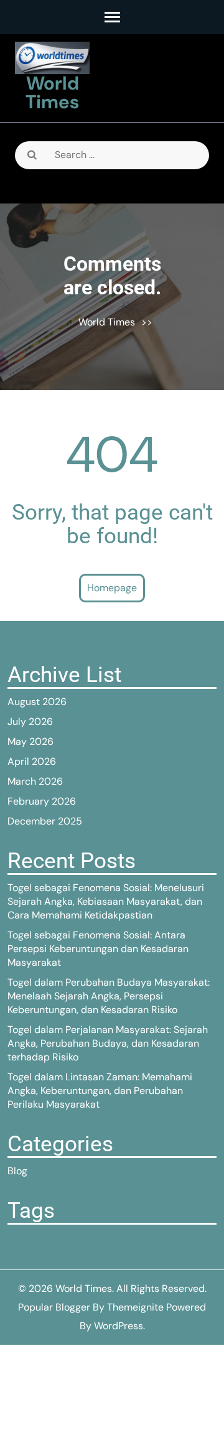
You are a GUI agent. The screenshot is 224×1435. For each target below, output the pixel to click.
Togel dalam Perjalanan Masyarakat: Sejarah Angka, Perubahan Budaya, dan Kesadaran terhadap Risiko (107, 1043)
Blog (17, 1170)
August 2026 (37, 701)
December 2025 (44, 821)
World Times (52, 92)
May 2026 (30, 741)
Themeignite (135, 1307)
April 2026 (31, 761)
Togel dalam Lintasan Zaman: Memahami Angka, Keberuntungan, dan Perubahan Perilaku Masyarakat (99, 1090)
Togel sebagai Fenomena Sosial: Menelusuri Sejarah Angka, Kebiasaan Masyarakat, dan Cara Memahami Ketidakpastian (105, 901)
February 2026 (41, 801)
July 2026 (30, 721)
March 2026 (35, 781)
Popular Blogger (54, 1307)
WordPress (118, 1325)
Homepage (112, 587)
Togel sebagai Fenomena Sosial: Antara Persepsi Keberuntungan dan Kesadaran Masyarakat (98, 948)
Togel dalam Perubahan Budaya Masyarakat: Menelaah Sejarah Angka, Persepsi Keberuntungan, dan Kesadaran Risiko (108, 996)
